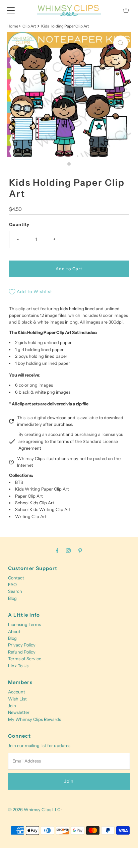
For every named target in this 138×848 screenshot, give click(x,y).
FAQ (12, 584)
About (14, 631)
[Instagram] (68, 550)
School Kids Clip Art (34, 502)
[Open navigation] (11, 10)
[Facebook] (57, 550)
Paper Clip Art (29, 496)
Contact (16, 577)
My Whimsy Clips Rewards (34, 719)
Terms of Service (24, 658)
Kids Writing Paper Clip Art (42, 489)
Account (16, 691)
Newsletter (18, 712)
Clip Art (29, 26)
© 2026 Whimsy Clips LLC (34, 809)
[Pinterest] (80, 550)
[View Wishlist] (111, 10)
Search (15, 591)
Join (12, 705)
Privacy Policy (22, 644)
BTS (19, 482)
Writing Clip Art (31, 516)
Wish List (17, 698)
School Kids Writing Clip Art (43, 509)
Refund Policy (22, 652)
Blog (12, 598)
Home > (14, 26)
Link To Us (18, 665)
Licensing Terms (24, 624)
